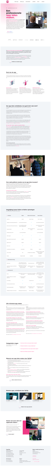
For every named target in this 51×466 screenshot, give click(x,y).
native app (16, 1)
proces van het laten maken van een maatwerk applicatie (14, 50)
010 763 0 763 (34, 456)
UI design (20, 454)
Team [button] (38, 1)
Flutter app (22, 1)
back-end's (15, 363)
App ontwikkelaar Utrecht (9, 455)
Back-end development (9, 460)
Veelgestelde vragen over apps (23, 460)
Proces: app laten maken (22, 452)
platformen (12, 197)
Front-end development (9, 461)
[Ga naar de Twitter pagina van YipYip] (33, 461)
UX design (20, 453)
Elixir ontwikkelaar (8, 459)
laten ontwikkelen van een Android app (37, 333)
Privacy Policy (34, 458)
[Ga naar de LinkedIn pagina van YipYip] (37, 461)
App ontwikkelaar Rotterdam (10, 453)
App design (20, 451)
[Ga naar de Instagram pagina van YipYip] (35, 461)
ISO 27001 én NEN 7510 (14, 371)
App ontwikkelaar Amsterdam (10, 454)
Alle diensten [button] (28, 1)
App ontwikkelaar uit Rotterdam (13, 369)
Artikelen (20, 459)
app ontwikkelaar (9, 126)
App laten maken (8, 451)
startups (26, 57)
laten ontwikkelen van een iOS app (16, 334)
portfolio (34, 1)
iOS (24, 191)
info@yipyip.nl (34, 455)
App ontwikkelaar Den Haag (10, 456)
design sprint (17, 145)
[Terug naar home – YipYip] (7, 1)
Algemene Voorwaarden (36, 459)
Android (27, 191)
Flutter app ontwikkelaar (9, 452)
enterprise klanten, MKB (18, 57)
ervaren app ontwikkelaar (13, 20)
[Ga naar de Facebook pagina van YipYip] (38, 461)
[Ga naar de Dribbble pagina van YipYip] (34, 461)
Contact (43, 1)
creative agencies (24, 56)
